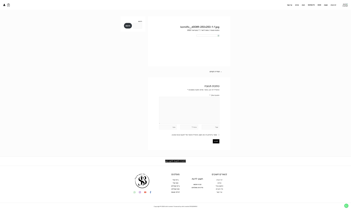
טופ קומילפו (175, 189)
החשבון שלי (219, 186)
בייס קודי (175, 180)
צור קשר (289, 5)
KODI (319, 5)
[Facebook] (150, 192)
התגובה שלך (214, 95)
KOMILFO (311, 5)
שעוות (326, 5)
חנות (303, 5)
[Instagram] (140, 192)
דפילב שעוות (175, 192)
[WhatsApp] (134, 192)
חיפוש (140, 21)
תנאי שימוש (197, 184)
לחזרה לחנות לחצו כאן (175, 161)
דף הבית (333, 5)
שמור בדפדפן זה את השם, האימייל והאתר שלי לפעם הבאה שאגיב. (194, 135)
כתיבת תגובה (214, 30)
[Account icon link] (4, 5)
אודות (297, 5)
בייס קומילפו (175, 186)
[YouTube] (145, 192)
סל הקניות (219, 189)
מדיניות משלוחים (197, 187)
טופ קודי (175, 183)
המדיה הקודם (216, 71)
